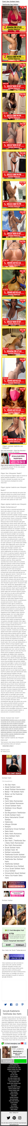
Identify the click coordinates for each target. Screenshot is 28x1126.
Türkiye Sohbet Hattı (14, 1088)
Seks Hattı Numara (14, 1100)
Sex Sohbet (14, 1085)
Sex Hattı (14, 1073)
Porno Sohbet (14, 1076)
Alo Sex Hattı (14, 1074)
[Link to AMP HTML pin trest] (22, 1005)
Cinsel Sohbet (14, 1102)
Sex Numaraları (14, 1099)
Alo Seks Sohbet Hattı (14, 1078)
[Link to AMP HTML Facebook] (11, 1005)
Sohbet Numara (14, 1064)
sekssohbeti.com (14, 1124)
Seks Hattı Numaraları (7, 450)
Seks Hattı (14, 1095)
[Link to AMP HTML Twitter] (5, 1005)
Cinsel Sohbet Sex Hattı (14, 1067)
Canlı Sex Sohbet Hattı (14, 1079)
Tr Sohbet (14, 1104)
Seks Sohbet (14, 1092)
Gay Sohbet (14, 1106)
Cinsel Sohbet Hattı (14, 1066)
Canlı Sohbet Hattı (14, 1081)
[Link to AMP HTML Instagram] (16, 1005)
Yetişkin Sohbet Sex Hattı (14, 1069)
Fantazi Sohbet (14, 1093)
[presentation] (23, 914)
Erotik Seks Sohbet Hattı (14, 1083)
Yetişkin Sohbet (14, 1107)
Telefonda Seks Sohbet (14, 1086)
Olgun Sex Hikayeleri (19, 450)
